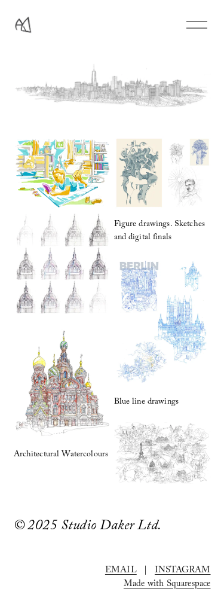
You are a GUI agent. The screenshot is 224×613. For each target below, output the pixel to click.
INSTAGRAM (183, 571)
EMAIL (121, 571)
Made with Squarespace (167, 585)
